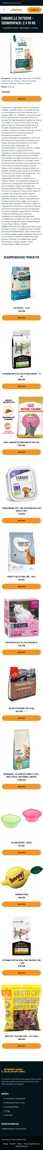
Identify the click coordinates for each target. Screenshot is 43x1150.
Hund (29, 78)
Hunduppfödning (11, 1107)
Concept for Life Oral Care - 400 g (21, 576)
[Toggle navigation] (4, 10)
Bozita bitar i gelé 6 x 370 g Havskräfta (22, 642)
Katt (24, 78)
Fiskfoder (5, 83)
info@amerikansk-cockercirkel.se (11, 3)
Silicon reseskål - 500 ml (21, 842)
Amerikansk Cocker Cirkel (14, 1103)
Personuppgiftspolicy (32, 1144)
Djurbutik (34, 10)
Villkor (19, 1144)
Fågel (20, 78)
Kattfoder (12, 83)
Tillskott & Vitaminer (28, 81)
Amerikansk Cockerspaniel (15, 1098)
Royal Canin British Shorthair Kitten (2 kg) (21, 442)
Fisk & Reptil (36, 78)
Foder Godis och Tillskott (11, 81)
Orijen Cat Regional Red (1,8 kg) (21, 708)
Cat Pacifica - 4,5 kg (21, 308)
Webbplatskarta (22, 1146)
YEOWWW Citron (21, 894)
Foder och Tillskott (24, 83)
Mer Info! (21, 99)
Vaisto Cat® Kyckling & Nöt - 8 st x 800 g (21, 1036)
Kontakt (13, 1144)
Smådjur (14, 78)
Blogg (7, 1111)
